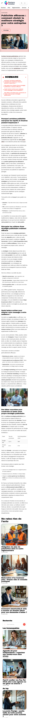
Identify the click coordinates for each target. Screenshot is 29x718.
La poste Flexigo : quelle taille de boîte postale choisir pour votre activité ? (14, 713)
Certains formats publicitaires (9, 56)
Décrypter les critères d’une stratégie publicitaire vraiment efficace (14, 86)
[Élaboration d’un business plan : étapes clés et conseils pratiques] (14, 565)
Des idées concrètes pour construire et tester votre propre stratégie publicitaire (15, 94)
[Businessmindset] (10, 3)
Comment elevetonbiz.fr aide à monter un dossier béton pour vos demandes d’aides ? (14, 610)
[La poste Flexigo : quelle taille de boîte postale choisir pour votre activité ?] (14, 699)
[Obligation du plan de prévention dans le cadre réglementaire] (14, 534)
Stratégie (6, 30)
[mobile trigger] (2, 3)
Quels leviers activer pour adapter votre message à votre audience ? (13, 90)
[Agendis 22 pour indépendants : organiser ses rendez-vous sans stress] (14, 639)
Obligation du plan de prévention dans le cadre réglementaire (12, 548)
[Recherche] (22, 3)
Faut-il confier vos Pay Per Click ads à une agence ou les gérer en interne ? (14, 681)
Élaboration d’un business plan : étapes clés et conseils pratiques (14, 579)
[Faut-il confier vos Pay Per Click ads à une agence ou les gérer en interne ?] (14, 668)
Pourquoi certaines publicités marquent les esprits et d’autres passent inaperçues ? (13, 82)
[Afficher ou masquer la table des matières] (22, 77)
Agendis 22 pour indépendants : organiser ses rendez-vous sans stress (14, 653)
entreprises (17, 68)
